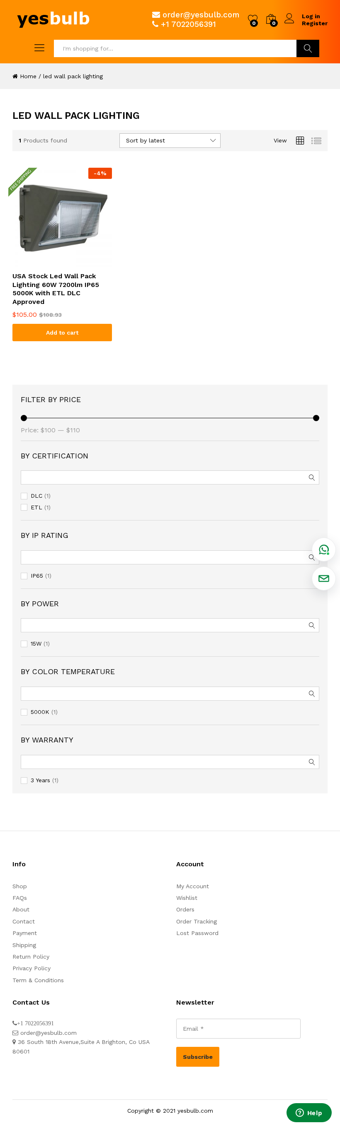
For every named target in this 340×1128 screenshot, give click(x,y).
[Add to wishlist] (62, 262)
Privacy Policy (31, 968)
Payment (24, 933)
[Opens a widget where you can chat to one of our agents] (309, 1113)
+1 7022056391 (188, 24)
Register (315, 23)
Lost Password (197, 933)
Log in (311, 16)
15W (36, 643)
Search (307, 48)
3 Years (40, 780)
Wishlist (186, 897)
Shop (19, 886)
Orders (185, 909)
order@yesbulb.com (201, 14)
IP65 (37, 575)
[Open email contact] (324, 578)
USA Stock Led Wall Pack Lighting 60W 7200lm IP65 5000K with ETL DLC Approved (55, 289)
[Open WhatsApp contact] (324, 549)
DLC (36, 495)
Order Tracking (196, 921)
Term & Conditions (38, 980)
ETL (36, 507)
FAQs (19, 897)
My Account (192, 886)
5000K (40, 712)
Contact (23, 921)
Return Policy (30, 956)
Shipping (24, 945)
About (20, 909)
